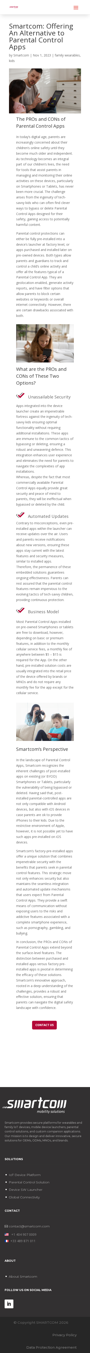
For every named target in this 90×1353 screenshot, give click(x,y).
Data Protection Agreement (51, 1347)
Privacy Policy (64, 1335)
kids (12, 61)
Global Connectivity (24, 1197)
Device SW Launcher (25, 1190)
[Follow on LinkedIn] (9, 1304)
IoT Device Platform (25, 1175)
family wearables (67, 55)
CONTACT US (44, 1025)
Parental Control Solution (29, 1182)
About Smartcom (23, 1276)
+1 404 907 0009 (22, 1234)
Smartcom (21, 55)
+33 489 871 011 (22, 1241)
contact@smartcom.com (29, 1226)
